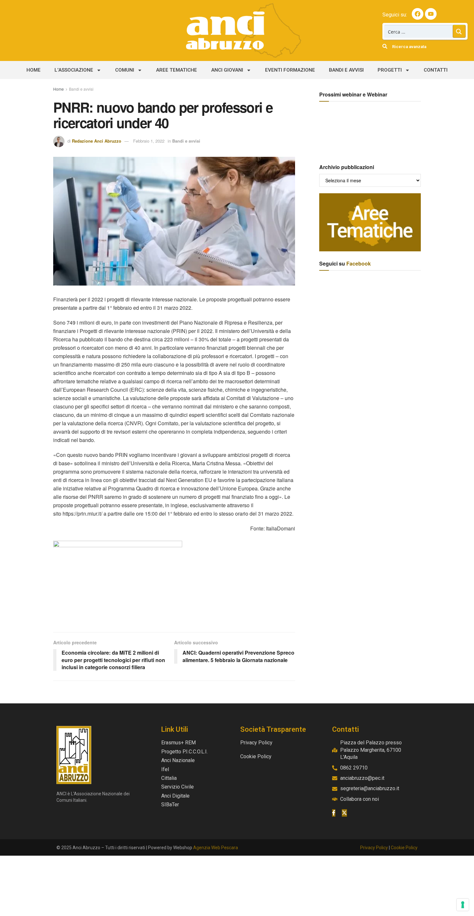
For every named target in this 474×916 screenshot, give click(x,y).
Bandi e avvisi (81, 89)
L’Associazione (73, 70)
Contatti (436, 70)
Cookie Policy (404, 847)
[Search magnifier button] (459, 31)
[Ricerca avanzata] (384, 46)
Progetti (390, 70)
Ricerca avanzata (409, 46)
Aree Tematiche (176, 70)
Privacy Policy (374, 847)
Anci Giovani (227, 70)
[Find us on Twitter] (344, 812)
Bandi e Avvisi (346, 70)
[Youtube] (431, 14)
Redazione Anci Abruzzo (96, 141)
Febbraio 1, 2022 (148, 141)
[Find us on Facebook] (333, 812)
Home (33, 70)
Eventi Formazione (290, 70)
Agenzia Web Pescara (215, 847)
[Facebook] (417, 14)
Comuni (124, 70)
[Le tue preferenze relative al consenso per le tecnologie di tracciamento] (463, 905)
